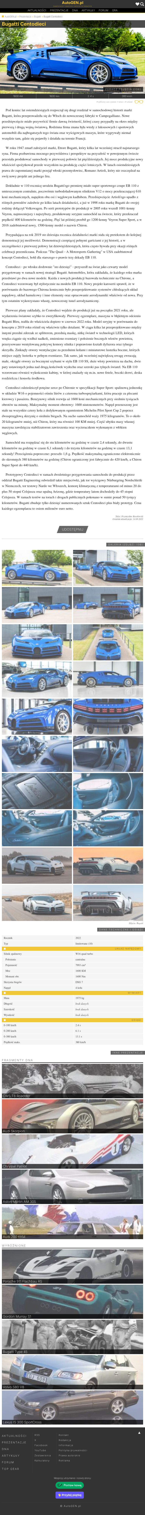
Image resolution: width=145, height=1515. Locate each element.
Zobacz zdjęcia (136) (123, 89)
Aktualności (37, 10)
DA (75, 10)
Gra (114, 10)
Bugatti (37, 16)
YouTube (40, 1450)
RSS (37, 1435)
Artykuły (88, 10)
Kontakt (64, 1435)
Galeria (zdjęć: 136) (125, 544)
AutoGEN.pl (11, 16)
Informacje (66, 1445)
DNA (5, 1449)
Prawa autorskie (69, 1455)
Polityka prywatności (73, 1450)
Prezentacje (59, 10)
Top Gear (10, 1468)
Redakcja (65, 1440)
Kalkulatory (42, 1460)
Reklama (64, 1460)
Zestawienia (43, 1455)
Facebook (41, 1445)
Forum (103, 10)
